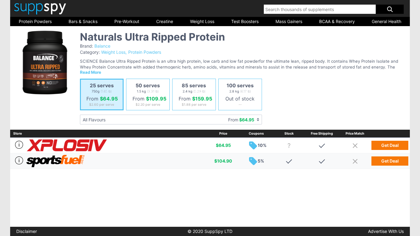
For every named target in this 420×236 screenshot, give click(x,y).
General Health (386, 21)
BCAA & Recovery (337, 21)
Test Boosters (245, 21)
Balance (102, 46)
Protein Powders (35, 21)
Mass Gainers (288, 21)
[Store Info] (18, 145)
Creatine (164, 21)
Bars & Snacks (83, 21)
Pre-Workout (126, 21)
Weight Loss (202, 21)
